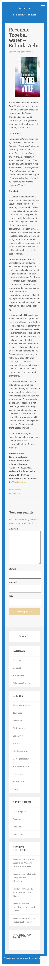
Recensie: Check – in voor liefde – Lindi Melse (23, 892)
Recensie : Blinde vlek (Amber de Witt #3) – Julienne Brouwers (23, 863)
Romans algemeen (22, 705)
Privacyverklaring (22, 683)
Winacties (18, 834)
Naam (13, 568)
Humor (16, 743)
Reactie (14, 528)
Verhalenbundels (21, 766)
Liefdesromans (20, 751)
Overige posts (19, 811)
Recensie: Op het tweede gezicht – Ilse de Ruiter (24, 907)
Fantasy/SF (18, 735)
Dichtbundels (19, 728)
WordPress (29, 958)
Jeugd (15, 789)
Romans (17, 826)
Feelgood (17, 720)
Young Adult (19, 781)
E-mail (13, 582)
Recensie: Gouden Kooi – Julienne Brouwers (24, 920)
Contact (17, 667)
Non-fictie (18, 774)
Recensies (16, 490)
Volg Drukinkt (20, 675)
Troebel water (19, 482)
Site (11, 596)
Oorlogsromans (21, 758)
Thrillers (15, 493)
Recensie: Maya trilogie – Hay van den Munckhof (24, 877)
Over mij (17, 660)
